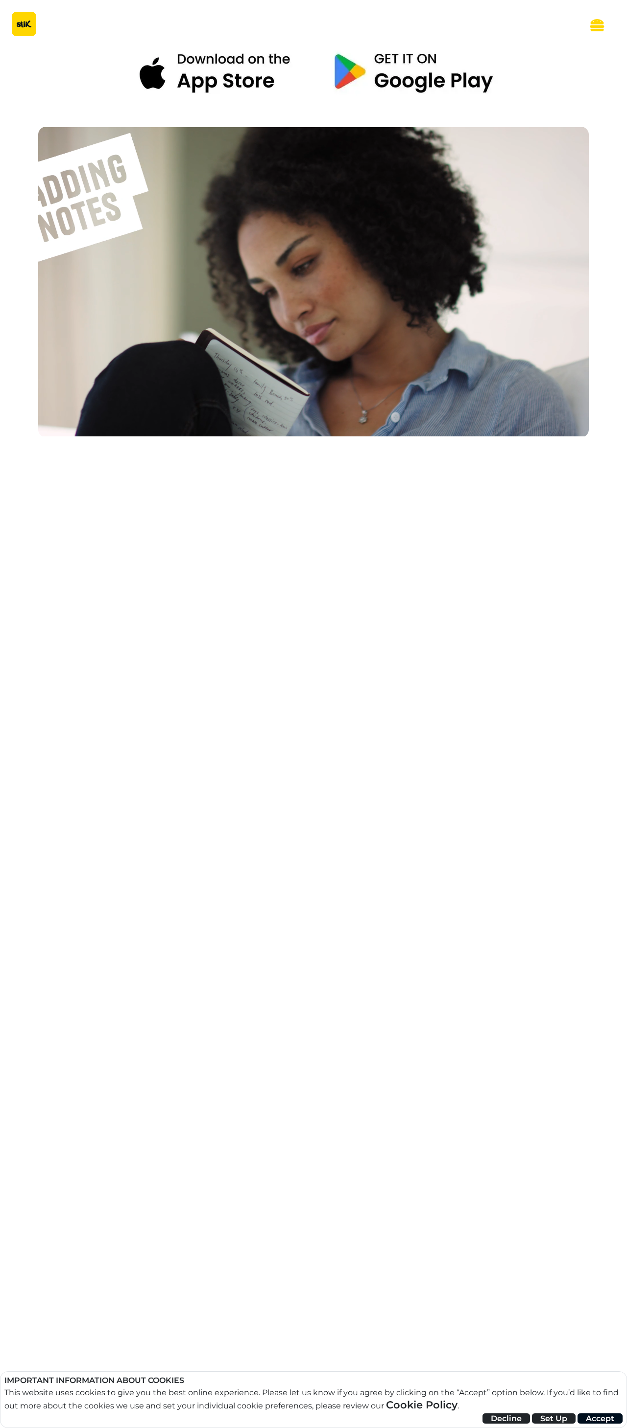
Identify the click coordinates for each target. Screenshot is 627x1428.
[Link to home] (24, 24)
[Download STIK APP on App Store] (214, 73)
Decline (506, 1418)
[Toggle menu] (597, 24)
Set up (553, 1418)
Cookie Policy (422, 1405)
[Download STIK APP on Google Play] (413, 73)
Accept (600, 1418)
